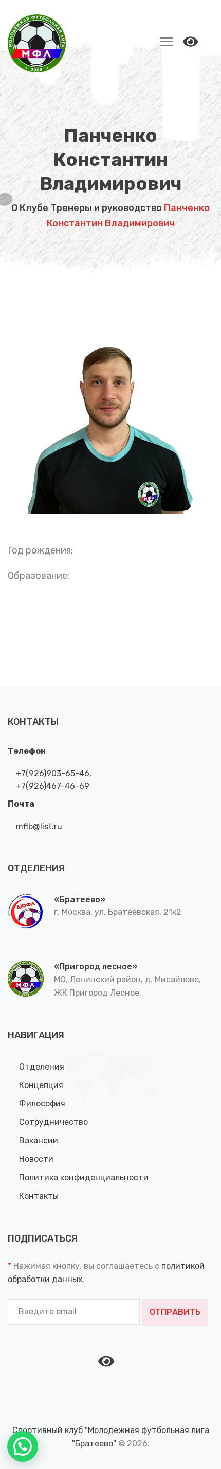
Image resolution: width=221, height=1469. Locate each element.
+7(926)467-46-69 (51, 786)
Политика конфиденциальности (84, 1177)
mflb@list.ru (38, 826)
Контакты (39, 1196)
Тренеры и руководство (106, 208)
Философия (42, 1104)
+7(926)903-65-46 (51, 773)
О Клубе (29, 208)
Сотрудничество (53, 1122)
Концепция (41, 1085)
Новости (36, 1159)
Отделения (41, 1067)
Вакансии (38, 1141)
